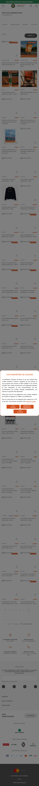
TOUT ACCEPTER (20, 411)
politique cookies (31, 401)
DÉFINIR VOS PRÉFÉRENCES (27, 406)
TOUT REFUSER (13, 406)
